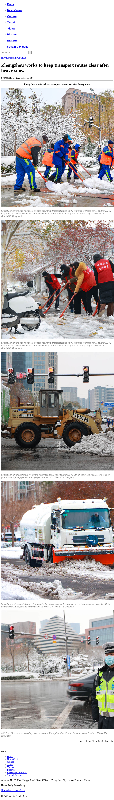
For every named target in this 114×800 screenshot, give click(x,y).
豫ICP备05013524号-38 (13, 790)
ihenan (11, 57)
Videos (11, 28)
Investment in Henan (17, 772)
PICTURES (21, 57)
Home (10, 4)
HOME (4, 57)
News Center (14, 10)
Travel (11, 22)
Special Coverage (17, 46)
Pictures (12, 34)
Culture (11, 16)
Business (12, 40)
